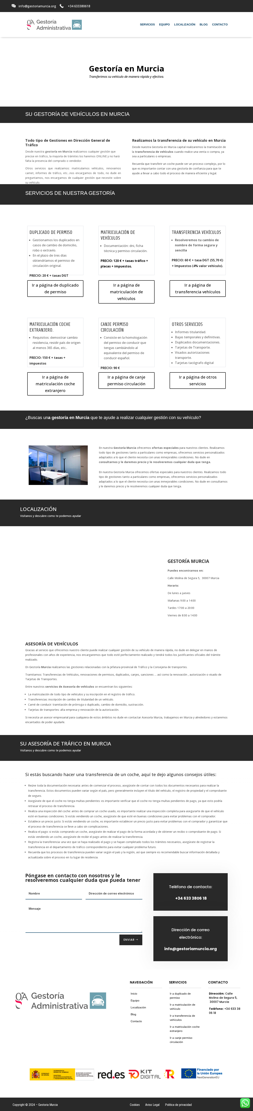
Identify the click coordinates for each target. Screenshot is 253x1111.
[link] (14, 6)
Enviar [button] (129, 940)
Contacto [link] (136, 1021)
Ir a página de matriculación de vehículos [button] (126, 291)
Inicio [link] (134, 993)
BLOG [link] (204, 24)
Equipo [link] (135, 1000)
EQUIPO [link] (164, 24)
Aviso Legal (152, 1105)
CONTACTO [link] (220, 24)
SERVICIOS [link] (147, 24)
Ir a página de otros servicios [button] (198, 380)
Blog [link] (133, 1014)
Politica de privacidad (178, 1105)
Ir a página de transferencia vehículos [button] (197, 288)
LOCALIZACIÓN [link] (184, 24)
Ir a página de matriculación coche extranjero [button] (55, 383)
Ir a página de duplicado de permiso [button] (55, 288)
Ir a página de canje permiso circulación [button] (126, 380)
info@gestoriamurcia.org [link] (190, 949)
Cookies (135, 1105)
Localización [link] (138, 1007)
